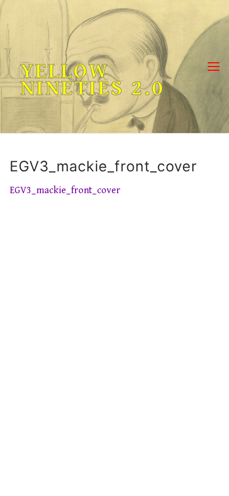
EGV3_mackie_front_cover (65, 190)
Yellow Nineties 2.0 (92, 80)
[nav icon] (213, 66)
